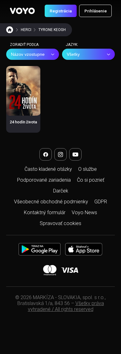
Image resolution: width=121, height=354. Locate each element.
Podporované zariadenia (44, 180)
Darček (60, 191)
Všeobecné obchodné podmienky (51, 202)
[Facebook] (45, 154)
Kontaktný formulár (44, 212)
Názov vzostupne (28, 54)
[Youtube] (75, 154)
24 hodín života (23, 122)
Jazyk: (72, 44)
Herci (26, 30)
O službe (87, 169)
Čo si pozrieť (90, 180)
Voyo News (84, 212)
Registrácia (61, 10)
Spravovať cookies (60, 223)
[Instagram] (60, 154)
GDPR (100, 202)
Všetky (73, 54)
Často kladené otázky (48, 169)
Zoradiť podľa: (24, 44)
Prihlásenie (95, 10)
